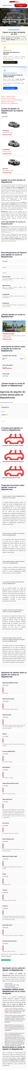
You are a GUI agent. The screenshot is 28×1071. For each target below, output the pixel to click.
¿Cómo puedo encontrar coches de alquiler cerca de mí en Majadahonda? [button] (14, 562)
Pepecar (3, 96)
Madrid (6, 1033)
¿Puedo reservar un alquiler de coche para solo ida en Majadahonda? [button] (13, 534)
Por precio (10, 402)
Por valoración (3, 402)
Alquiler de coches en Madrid (8, 101)
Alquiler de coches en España (8, 98)
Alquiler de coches (10, 96)
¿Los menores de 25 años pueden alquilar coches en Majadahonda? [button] (13, 582)
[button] (14, 261)
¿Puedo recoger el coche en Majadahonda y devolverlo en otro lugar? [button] (14, 496)
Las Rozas (7, 1008)
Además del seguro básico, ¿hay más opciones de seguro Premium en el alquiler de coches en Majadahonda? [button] (14, 639)
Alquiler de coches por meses (21, 5)
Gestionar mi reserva (7, 5)
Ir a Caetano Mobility (10, 88)
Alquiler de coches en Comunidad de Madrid (11, 100)
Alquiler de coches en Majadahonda (9, 103)
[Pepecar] (14, 2)
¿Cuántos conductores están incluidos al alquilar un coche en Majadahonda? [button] (13, 610)
